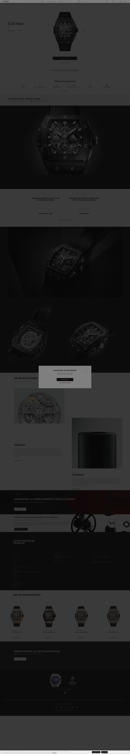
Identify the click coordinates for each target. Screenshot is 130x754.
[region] (65, 752)
